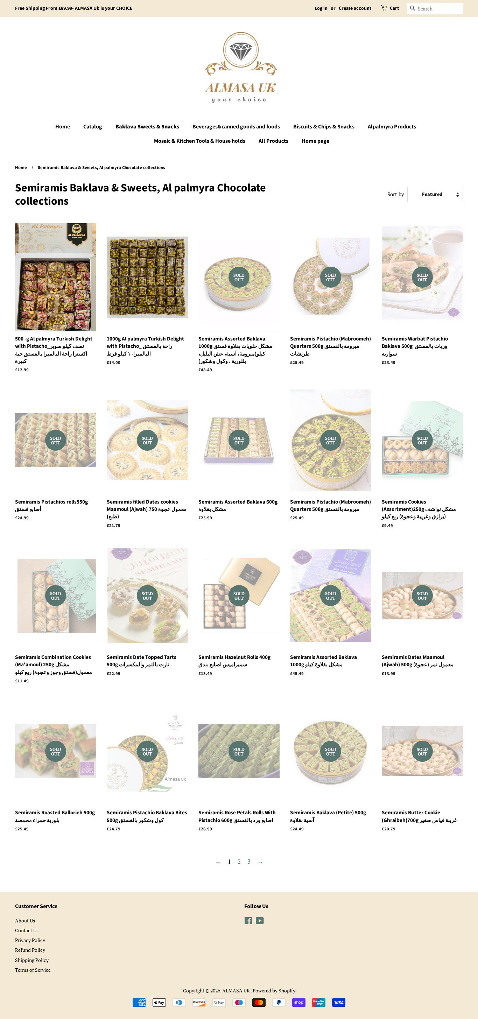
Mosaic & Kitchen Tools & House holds (199, 141)
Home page (315, 141)
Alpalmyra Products (392, 127)
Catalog (92, 127)
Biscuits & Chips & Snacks (323, 127)
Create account (355, 8)
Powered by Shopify (274, 990)
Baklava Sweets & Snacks (147, 127)
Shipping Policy (32, 960)
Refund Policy (30, 950)
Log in (321, 8)
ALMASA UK (236, 990)
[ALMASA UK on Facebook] (248, 922)
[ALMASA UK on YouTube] (260, 922)
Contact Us (26, 930)
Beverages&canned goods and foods (236, 127)
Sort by (395, 194)
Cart (394, 8)
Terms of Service (33, 970)
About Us (25, 920)
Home (62, 127)
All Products (273, 141)
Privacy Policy (30, 940)
